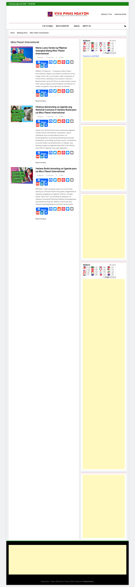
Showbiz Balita (18, 117)
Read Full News (41, 101)
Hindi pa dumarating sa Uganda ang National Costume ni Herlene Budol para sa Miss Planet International (56, 110)
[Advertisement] (98, 89)
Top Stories (47, 26)
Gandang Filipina (18, 58)
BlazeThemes (89, 581)
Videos (77, 26)
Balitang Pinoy (18, 55)
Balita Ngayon (62, 26)
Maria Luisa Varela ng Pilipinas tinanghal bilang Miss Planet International (51, 51)
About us (87, 26)
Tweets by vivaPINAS (91, 56)
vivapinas (40, 57)
